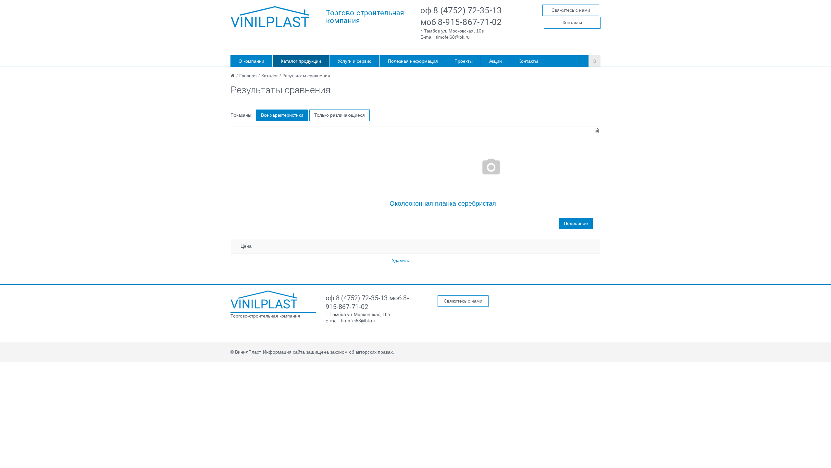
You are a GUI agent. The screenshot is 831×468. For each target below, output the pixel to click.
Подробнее (576, 223)
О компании (251, 61)
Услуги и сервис (354, 61)
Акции (495, 61)
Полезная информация (413, 61)
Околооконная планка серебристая (443, 203)
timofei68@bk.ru (453, 37)
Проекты (463, 61)
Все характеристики (282, 115)
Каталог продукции (301, 61)
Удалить (400, 260)
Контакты (572, 22)
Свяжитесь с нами (571, 10)
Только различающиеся (339, 115)
